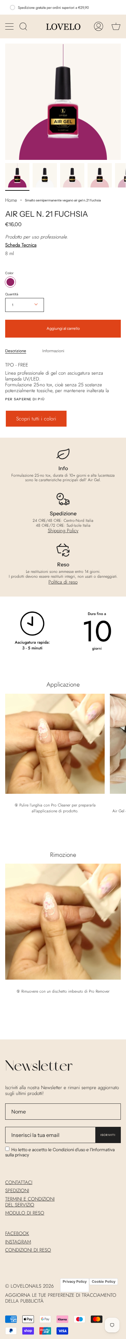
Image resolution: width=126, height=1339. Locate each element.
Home (11, 200)
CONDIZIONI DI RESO (28, 1250)
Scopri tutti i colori (36, 418)
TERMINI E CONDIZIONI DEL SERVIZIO (30, 1201)
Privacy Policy (75, 1281)
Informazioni (53, 350)
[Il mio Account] (98, 26)
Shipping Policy (63, 530)
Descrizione (15, 350)
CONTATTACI (18, 1182)
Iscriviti (107, 1135)
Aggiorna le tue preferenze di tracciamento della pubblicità (60, 1298)
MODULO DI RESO (24, 1213)
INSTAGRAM (18, 1241)
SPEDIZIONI (17, 1190)
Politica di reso (63, 582)
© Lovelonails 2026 (29, 1286)
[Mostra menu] (10, 26)
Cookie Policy (103, 1281)
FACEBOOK (17, 1233)
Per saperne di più (25, 399)
